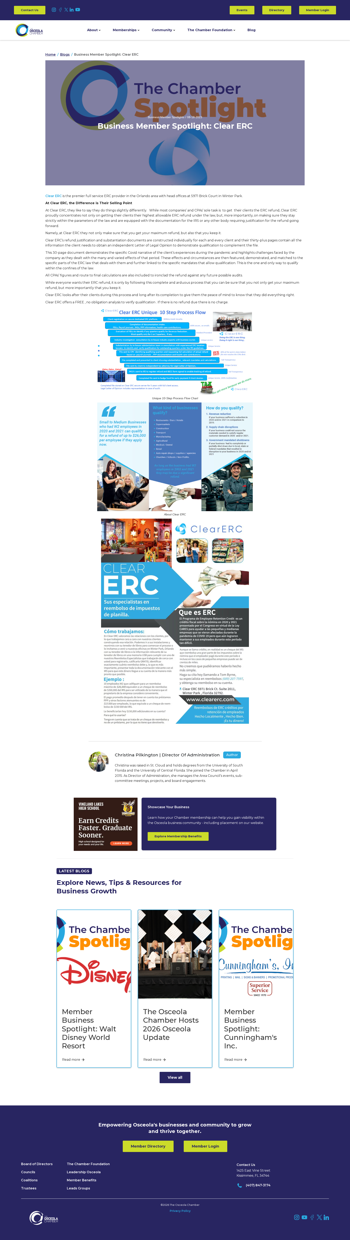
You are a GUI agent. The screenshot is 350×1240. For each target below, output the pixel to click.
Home (50, 54)
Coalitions (29, 1180)
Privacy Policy (180, 1211)
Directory (276, 10)
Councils (28, 1172)
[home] (29, 30)
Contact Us (29, 10)
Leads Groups (78, 1188)
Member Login (317, 10)
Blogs (65, 54)
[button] (94, 30)
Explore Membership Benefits (178, 836)
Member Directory (148, 1146)
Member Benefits (81, 1180)
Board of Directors (37, 1164)
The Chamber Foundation (209, 30)
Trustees (28, 1188)
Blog (252, 30)
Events (242, 10)
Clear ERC (53, 196)
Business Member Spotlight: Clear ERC (106, 54)
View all (175, 1077)
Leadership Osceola (84, 1172)
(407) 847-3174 (258, 1185)
